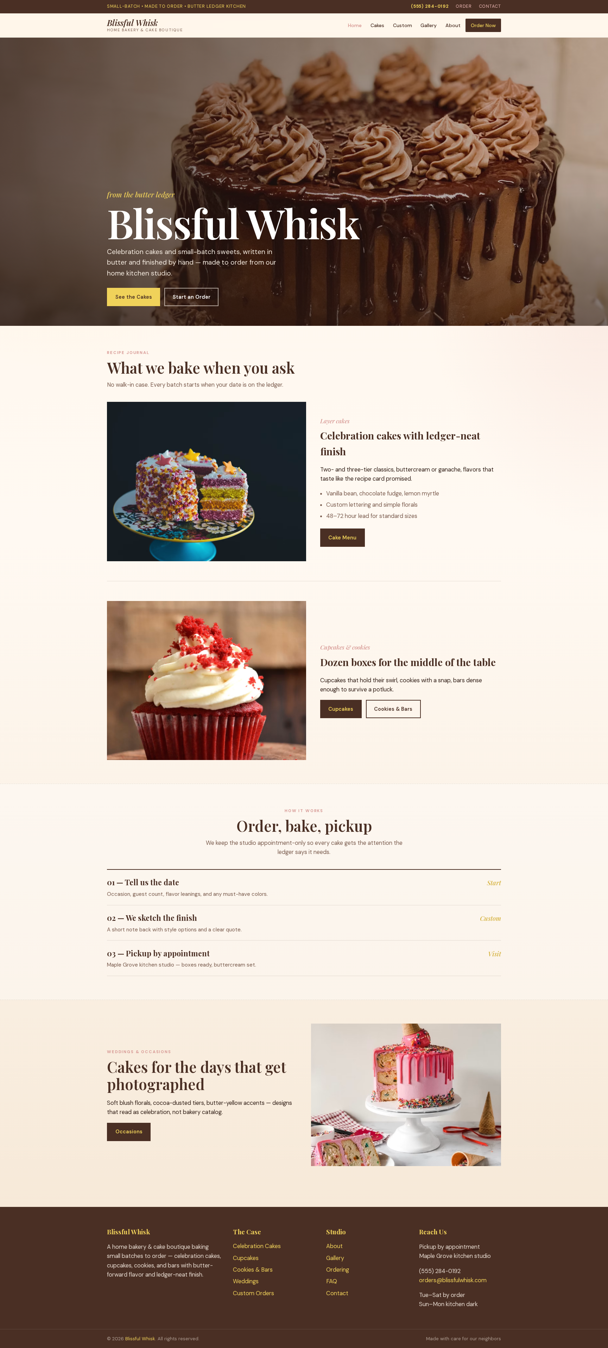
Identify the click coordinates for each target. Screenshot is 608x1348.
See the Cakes (133, 297)
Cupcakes (340, 709)
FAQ (331, 1281)
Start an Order (191, 297)
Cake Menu (342, 537)
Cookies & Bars (393, 709)
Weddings (246, 1281)
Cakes (377, 25)
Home (355, 25)
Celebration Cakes (257, 1246)
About (453, 25)
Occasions (128, 1131)
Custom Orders (253, 1293)
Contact (490, 6)
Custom (402, 25)
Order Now (483, 25)
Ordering (337, 1269)
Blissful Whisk (140, 1339)
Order (464, 6)
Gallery (428, 25)
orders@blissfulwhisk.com (453, 1280)
